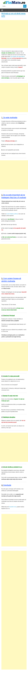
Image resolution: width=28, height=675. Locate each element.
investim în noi (12, 506)
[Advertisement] (14, 34)
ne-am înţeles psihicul (12, 214)
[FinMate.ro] (14, 3)
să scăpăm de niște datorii (18, 56)
